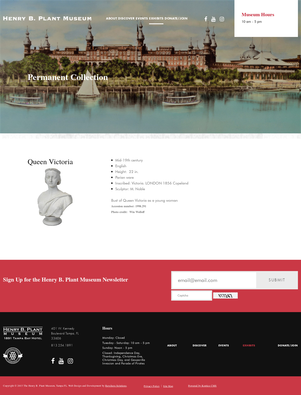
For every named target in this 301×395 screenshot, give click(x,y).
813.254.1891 (62, 345)
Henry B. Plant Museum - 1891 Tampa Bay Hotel (23, 333)
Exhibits (156, 18)
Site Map (168, 386)
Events (142, 18)
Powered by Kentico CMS (202, 385)
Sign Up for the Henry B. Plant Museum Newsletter (65, 279)
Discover (126, 18)
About (111, 18)
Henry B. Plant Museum (47, 18)
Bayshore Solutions (116, 385)
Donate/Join (176, 18)
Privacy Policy (152, 386)
